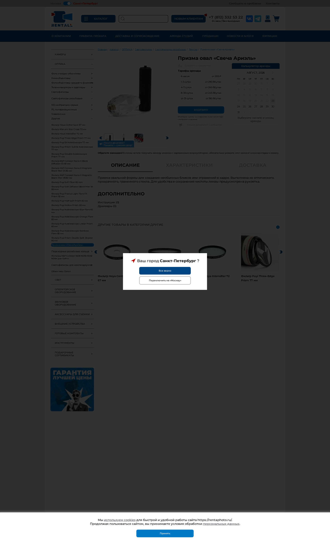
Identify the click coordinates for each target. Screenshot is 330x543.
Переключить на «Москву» (165, 280)
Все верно (165, 270)
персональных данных (221, 524)
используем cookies (120, 520)
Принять (165, 533)
